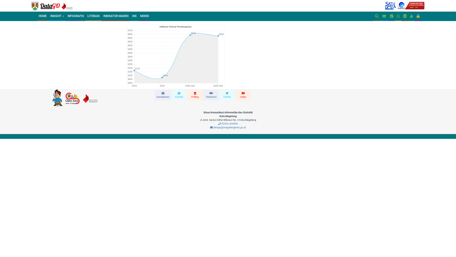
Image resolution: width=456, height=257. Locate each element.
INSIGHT (56, 16)
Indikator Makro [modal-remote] (116, 16)
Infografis (76, 16)
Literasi (93, 16)
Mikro (144, 16)
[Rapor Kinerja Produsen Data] (384, 16)
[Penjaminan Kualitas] (391, 16)
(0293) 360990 (229, 123)
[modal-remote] (163, 95)
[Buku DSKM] (405, 16)
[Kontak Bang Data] (398, 16)
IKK (134, 16)
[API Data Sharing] (411, 16)
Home (43, 16)
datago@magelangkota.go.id (229, 127)
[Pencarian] (376, 16)
